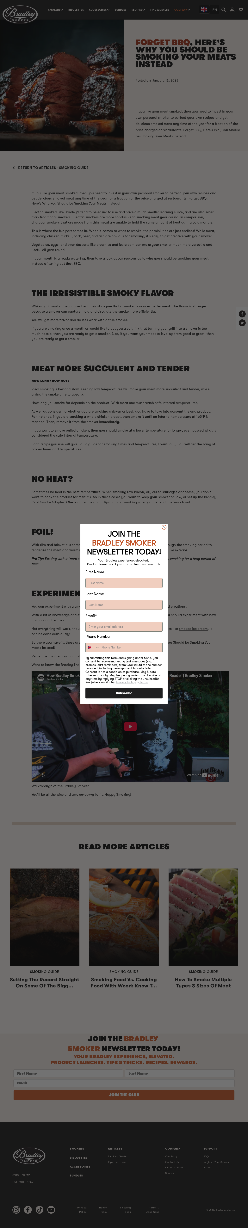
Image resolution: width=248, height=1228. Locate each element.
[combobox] (93, 647)
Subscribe (124, 693)
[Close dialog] (164, 527)
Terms (143, 682)
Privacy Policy (126, 682)
